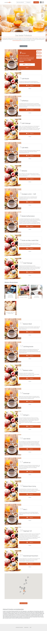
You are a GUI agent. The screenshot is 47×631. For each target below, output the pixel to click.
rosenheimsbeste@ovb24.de (17, 40)
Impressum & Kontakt (19, 627)
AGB (30, 627)
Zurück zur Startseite (23, 603)
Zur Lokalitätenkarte (23, 46)
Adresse (27, 67)
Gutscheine (36, 2)
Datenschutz (26, 627)
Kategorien (28, 2)
